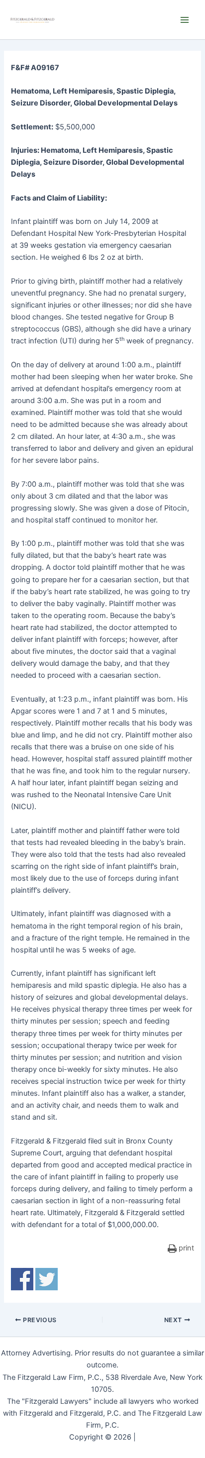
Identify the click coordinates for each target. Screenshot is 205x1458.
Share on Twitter (46, 1279)
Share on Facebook (22, 1279)
